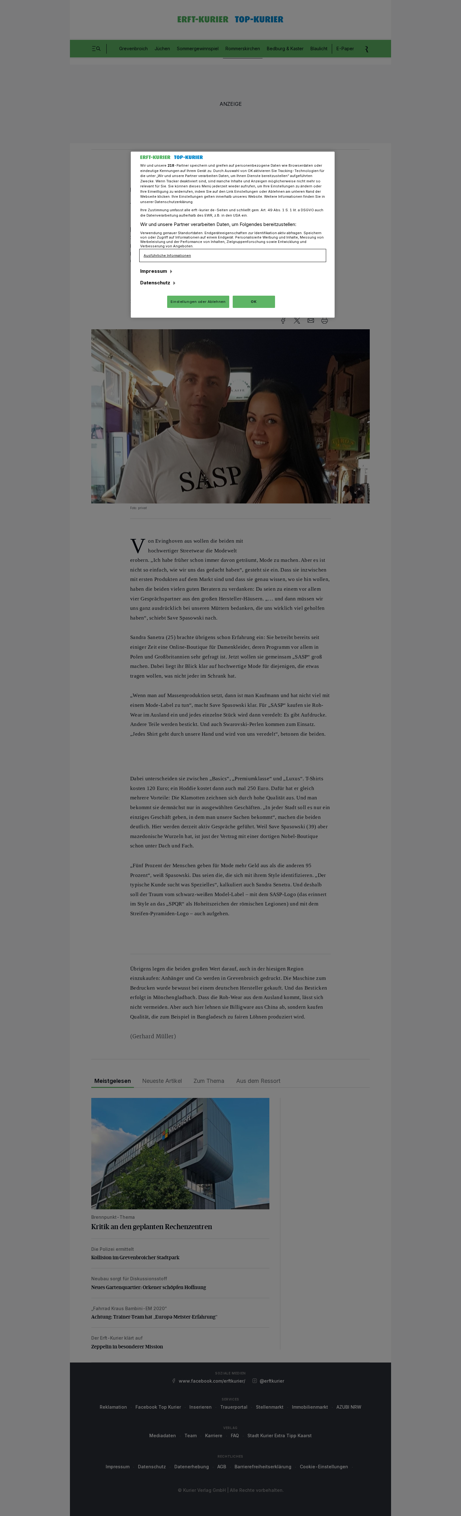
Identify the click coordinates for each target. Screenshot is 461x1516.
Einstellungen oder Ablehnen (198, 301)
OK (254, 301)
